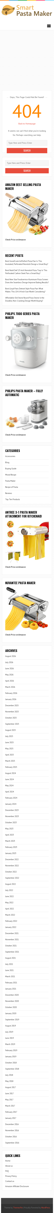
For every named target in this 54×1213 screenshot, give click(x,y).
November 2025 (12, 711)
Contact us (9, 1181)
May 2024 (9, 785)
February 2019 (11, 1050)
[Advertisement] (27, 59)
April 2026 (9, 681)
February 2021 (11, 982)
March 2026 (10, 687)
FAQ (7, 1171)
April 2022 (9, 908)
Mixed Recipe (10, 474)
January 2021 (10, 989)
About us (9, 1166)
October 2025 (11, 718)
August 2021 (10, 958)
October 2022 (11, 872)
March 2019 (10, 1044)
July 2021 (9, 964)
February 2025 (11, 767)
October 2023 (11, 822)
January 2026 (10, 699)
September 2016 (12, 1142)
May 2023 (9, 828)
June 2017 (9, 1093)
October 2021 (11, 945)
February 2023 (11, 847)
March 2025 (10, 761)
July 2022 (9, 890)
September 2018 (12, 1069)
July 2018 (9, 1075)
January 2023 (10, 853)
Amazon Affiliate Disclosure (17, 1186)
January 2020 (10, 1013)
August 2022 (10, 884)
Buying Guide (10, 468)
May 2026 (9, 674)
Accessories (10, 456)
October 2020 (11, 1007)
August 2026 (10, 656)
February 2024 (11, 798)
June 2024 (9, 779)
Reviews (8, 493)
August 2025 (10, 730)
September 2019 (12, 1019)
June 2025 (9, 742)
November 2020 (12, 1001)
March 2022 (10, 915)
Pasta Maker (10, 481)
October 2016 (11, 1136)
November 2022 (12, 865)
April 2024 (9, 791)
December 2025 (12, 705)
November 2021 (12, 939)
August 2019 (10, 1025)
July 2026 (9, 662)
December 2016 (12, 1124)
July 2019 (9, 1032)
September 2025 (12, 724)
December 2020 (12, 995)
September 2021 (12, 952)
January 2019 (10, 1056)
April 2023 (9, 835)
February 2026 (11, 693)
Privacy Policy (11, 1176)
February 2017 (11, 1112)
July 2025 (9, 736)
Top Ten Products (12, 499)
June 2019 (9, 1038)
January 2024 (10, 804)
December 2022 (12, 859)
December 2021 (12, 933)
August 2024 (10, 773)
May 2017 (9, 1099)
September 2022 (12, 878)
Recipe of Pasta (11, 487)
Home (7, 1161)
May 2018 (9, 1081)
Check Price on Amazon (15, 239)
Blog (7, 462)
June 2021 (9, 970)
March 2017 (10, 1106)
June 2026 (9, 668)
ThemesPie (18, 1207)
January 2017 (10, 1118)
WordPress (45, 1207)
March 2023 (10, 841)
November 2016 (12, 1130)
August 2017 (10, 1087)
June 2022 (9, 896)
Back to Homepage (27, 123)
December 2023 (12, 810)
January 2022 (10, 927)
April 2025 (9, 754)
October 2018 (11, 1062)
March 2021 (10, 976)
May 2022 (9, 902)
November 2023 (12, 816)
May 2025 (9, 748)
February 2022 (11, 921)
